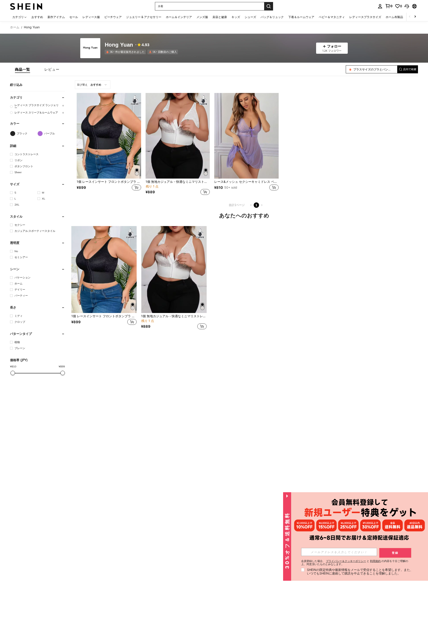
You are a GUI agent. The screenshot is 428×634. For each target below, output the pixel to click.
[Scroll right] (415, 16)
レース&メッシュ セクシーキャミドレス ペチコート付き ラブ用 (246, 181)
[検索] (268, 6)
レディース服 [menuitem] (91, 17)
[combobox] (92, 85)
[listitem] (126, 52)
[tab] (22, 69)
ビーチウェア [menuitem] (113, 17)
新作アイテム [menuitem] (56, 17)
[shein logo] (26, 6)
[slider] (12, 373)
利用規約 (375, 561)
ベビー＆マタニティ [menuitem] (332, 17)
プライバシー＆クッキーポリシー (346, 561)
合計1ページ (237, 205)
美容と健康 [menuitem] (219, 17)
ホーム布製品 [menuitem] (394, 17)
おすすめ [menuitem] (37, 17)
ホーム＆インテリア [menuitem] (179, 17)
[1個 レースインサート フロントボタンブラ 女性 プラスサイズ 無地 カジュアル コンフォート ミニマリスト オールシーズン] (109, 136)
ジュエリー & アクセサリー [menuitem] (143, 17)
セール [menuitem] (73, 17)
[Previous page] (251, 205)
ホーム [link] (14, 27)
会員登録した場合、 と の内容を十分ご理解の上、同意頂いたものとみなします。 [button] (354, 563)
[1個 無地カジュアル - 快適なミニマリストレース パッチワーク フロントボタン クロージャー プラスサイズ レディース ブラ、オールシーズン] (178, 136)
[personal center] (380, 6)
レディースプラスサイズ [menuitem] (365, 17)
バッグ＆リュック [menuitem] (272, 17)
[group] (37, 106)
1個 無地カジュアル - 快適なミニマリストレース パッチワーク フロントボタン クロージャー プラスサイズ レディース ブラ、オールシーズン (178, 181)
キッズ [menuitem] (235, 17)
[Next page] (261, 205)
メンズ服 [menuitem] (202, 17)
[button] (406, 6)
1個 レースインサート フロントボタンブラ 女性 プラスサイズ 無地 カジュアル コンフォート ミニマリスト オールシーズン (109, 181)
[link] (389, 6)
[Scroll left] (409, 16)
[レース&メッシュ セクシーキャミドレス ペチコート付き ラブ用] (246, 136)
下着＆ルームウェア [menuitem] (301, 17)
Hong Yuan (119, 45)
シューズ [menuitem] (250, 17)
